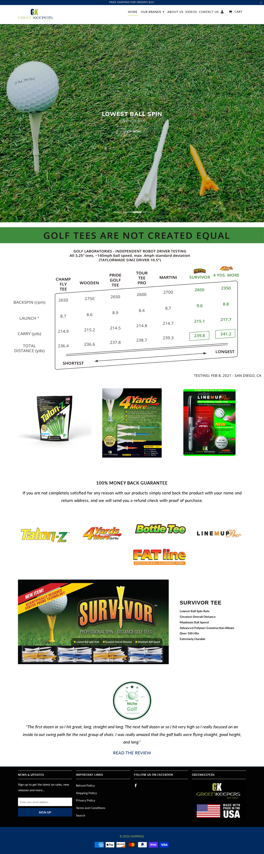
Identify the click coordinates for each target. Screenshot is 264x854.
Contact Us (209, 12)
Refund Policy (85, 785)
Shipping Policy (86, 793)
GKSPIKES (137, 836)
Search (80, 815)
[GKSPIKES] (35, 14)
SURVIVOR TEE (200, 603)
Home (133, 12)
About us (175, 12)
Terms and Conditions (90, 808)
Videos (191, 12)
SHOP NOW (132, 131)
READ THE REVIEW (132, 752)
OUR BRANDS (152, 11)
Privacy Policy (85, 800)
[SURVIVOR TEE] (93, 622)
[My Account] (222, 12)
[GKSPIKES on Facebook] (136, 785)
